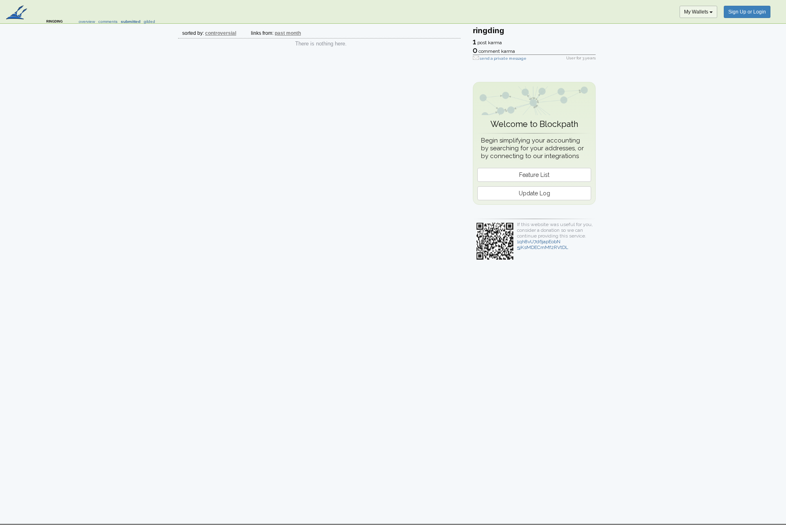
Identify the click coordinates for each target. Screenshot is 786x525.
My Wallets (696, 12)
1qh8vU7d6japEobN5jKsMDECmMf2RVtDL (542, 244)
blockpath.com (17, 13)
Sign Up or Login (747, 12)
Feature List (534, 175)
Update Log (534, 193)
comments (107, 21)
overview (87, 21)
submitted (130, 21)
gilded (149, 21)
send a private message (503, 58)
